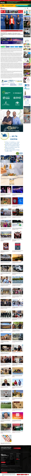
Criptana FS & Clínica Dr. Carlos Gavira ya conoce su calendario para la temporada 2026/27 (17, 206)
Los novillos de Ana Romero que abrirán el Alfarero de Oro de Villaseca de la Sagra (6, 273)
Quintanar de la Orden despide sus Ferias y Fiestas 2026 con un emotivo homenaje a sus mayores (17, 296)
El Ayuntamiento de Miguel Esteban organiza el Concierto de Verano (5, 262)
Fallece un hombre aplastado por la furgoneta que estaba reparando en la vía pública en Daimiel (17, 229)
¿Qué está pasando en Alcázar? (16, 352)
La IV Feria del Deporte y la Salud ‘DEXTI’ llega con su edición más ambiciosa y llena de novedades (5, 399)
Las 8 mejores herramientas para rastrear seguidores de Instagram (16, 420)
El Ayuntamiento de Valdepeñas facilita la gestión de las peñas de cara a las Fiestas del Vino (17, 194)
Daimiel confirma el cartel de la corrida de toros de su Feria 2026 (6, 205)
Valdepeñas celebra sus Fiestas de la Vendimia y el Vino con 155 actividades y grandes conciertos (17, 364)
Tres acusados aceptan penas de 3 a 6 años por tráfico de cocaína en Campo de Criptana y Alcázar (6, 296)
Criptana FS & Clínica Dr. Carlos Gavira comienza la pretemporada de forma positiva (17, 376)
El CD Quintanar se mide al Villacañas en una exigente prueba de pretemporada (17, 240)
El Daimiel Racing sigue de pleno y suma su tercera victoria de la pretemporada (5, 251)
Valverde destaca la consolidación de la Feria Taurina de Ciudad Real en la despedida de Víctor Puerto (6, 285)
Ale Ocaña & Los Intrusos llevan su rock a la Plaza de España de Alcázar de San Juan (6, 319)
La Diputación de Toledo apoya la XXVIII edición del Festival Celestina (17, 431)
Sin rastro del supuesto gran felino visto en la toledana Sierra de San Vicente (17, 341)
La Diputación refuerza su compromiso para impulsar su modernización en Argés (17, 387)
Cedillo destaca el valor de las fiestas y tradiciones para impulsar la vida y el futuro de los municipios (6, 308)
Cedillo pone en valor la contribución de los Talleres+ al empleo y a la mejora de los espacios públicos (6, 217)
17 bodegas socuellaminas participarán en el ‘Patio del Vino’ (17, 307)
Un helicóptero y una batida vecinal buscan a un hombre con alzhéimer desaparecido (5, 421)
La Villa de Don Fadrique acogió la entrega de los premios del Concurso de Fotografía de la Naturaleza (17, 285)
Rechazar (22, 474)
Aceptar (18, 474)
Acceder (27, 111)
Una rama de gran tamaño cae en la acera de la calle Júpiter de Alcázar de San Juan (6, 432)
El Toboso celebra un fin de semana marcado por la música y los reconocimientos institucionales (5, 353)
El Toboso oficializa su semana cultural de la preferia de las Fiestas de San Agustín (17, 399)
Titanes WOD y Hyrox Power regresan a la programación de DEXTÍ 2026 (17, 217)
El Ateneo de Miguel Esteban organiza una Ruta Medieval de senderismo (17, 409)
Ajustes (26, 474)
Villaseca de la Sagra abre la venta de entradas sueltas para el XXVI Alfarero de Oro (6, 330)
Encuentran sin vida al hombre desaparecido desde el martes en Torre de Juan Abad (17, 273)
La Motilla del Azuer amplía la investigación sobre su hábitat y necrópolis (5, 342)
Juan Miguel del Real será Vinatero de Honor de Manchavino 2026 (6, 387)
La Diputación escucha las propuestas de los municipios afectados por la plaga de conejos (17, 319)
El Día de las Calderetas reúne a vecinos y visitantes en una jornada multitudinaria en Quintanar (17, 330)
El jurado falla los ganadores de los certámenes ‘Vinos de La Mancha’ (17, 262)
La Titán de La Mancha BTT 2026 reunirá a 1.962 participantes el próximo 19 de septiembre (6, 240)
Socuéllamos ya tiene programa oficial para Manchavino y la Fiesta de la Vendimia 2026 (6, 376)
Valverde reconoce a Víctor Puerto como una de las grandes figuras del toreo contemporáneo (5, 364)
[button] (25, 8)
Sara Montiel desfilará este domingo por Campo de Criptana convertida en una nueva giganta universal (6, 229)
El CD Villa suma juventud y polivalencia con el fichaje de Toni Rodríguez (17, 251)
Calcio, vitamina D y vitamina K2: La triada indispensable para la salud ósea (6, 443)
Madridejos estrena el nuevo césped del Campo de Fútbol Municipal (6, 409)
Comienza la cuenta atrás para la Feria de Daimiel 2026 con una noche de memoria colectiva (6, 194)
